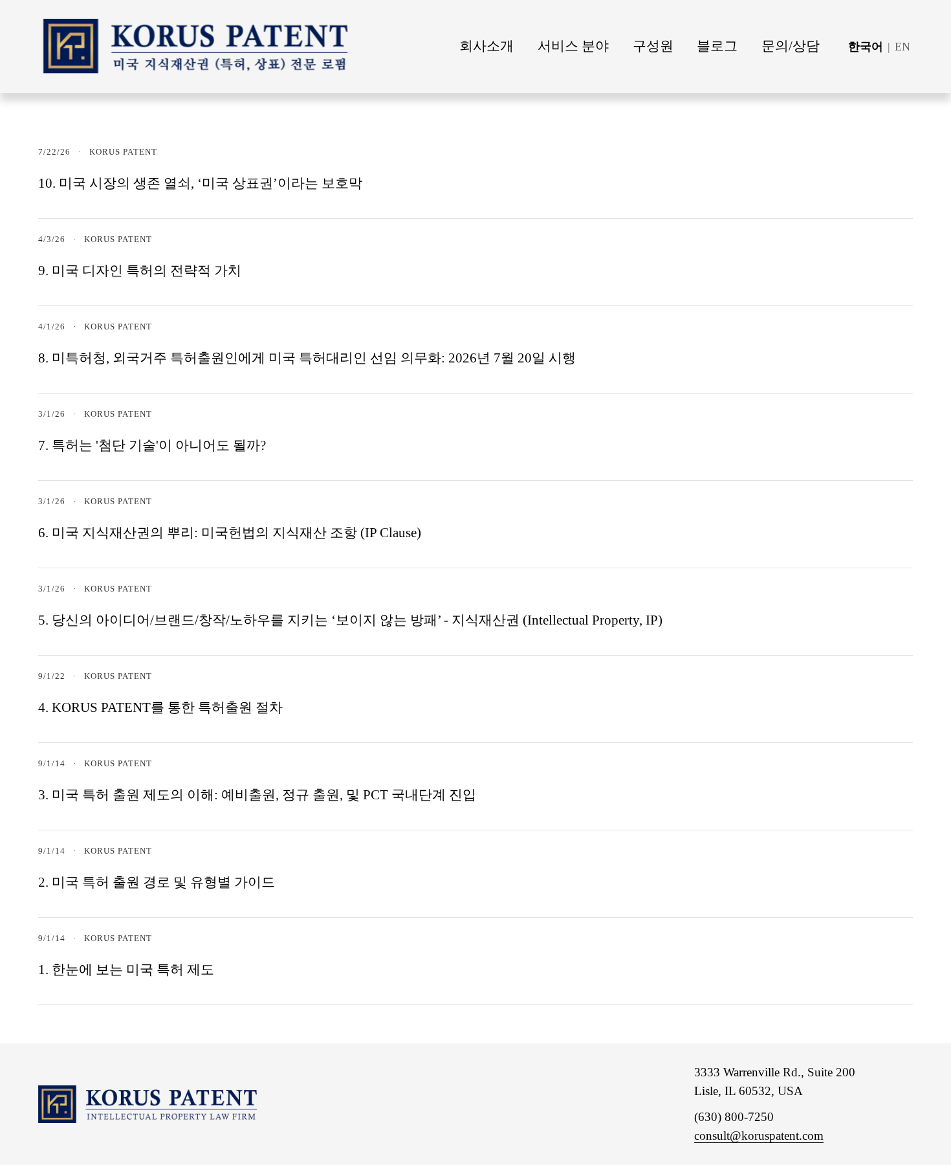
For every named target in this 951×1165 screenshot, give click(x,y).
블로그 (717, 46)
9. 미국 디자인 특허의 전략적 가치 (139, 270)
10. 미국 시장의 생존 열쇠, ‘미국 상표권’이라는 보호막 (200, 183)
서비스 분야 (573, 46)
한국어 (865, 46)
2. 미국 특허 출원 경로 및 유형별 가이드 (156, 882)
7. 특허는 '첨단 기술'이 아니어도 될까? (152, 445)
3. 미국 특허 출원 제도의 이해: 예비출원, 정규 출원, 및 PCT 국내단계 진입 (257, 795)
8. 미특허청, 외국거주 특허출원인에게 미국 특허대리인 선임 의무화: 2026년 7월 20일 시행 (307, 358)
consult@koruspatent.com (759, 1135)
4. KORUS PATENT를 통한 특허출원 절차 (160, 707)
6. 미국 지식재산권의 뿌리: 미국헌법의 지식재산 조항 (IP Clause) (229, 532)
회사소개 (486, 46)
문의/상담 (790, 46)
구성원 (653, 46)
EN (902, 46)
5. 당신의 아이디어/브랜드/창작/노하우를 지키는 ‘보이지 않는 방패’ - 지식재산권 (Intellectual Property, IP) (350, 620)
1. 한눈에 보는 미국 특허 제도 (126, 969)
